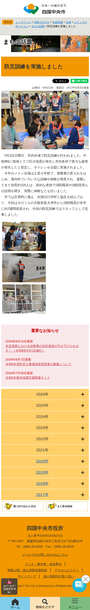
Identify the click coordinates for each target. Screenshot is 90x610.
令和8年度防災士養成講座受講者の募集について (38, 364)
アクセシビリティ (67, 570)
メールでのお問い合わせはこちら (45, 554)
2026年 (42, 394)
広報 (68, 22)
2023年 (42, 428)
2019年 (42, 472)
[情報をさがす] (45, 603)
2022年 (42, 439)
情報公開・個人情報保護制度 (27, 570)
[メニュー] (75, 603)
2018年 (42, 483)
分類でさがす (42, 22)
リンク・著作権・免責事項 (43, 564)
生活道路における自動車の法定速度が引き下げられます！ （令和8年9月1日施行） (42, 348)
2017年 (42, 495)
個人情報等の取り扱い (58, 576)
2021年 (42, 450)
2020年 (42, 461)
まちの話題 (37, 26)
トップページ (23, 22)
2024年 (42, 416)
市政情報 (57, 22)
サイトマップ (27, 576)
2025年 (42, 405)
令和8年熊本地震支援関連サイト (27, 377)
